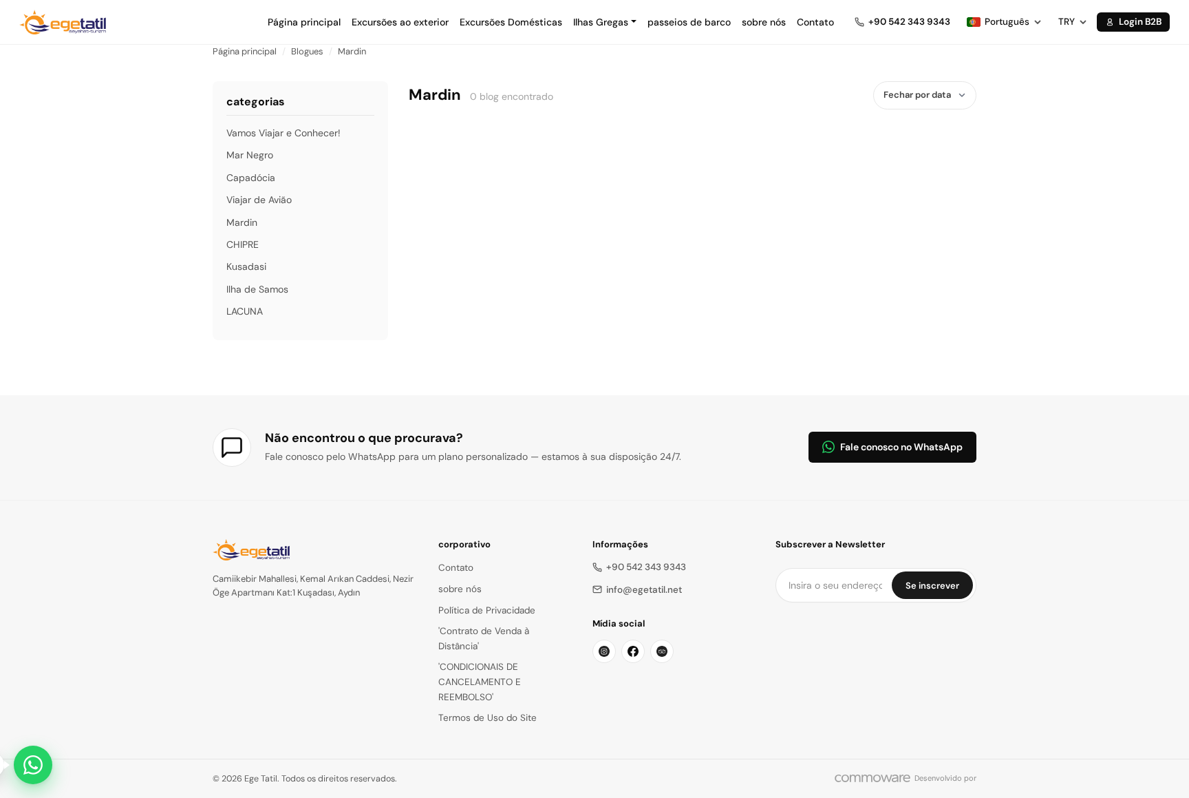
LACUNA (244, 311)
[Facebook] (633, 651)
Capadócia (250, 177)
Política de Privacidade (486, 610)
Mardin (352, 51)
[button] (605, 22)
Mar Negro (249, 155)
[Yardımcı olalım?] (33, 765)
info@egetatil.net (644, 590)
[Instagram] (604, 651)
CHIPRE (242, 244)
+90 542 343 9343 (646, 567)
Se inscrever (932, 585)
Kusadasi (246, 266)
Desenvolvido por (945, 778)
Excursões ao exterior (400, 22)
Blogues (307, 51)
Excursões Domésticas (511, 22)
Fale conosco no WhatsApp (901, 447)
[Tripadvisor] (662, 651)
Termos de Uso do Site (487, 718)
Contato (815, 22)
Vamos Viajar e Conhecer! (283, 133)
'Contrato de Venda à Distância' (483, 638)
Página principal (304, 22)
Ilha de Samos (257, 289)
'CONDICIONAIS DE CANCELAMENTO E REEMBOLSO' (479, 681)
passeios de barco (689, 22)
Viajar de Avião (259, 199)
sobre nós (764, 22)
